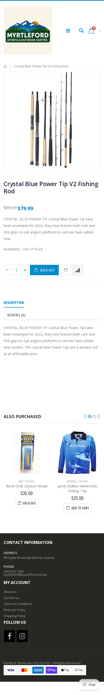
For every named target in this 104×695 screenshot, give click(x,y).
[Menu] (68, 30)
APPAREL (27, 481)
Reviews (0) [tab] (16, 314)
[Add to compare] (78, 270)
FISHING (38, 481)
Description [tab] (14, 302)
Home (5, 66)
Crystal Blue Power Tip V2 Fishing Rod (51, 187)
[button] (85, 416)
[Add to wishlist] (66, 270)
